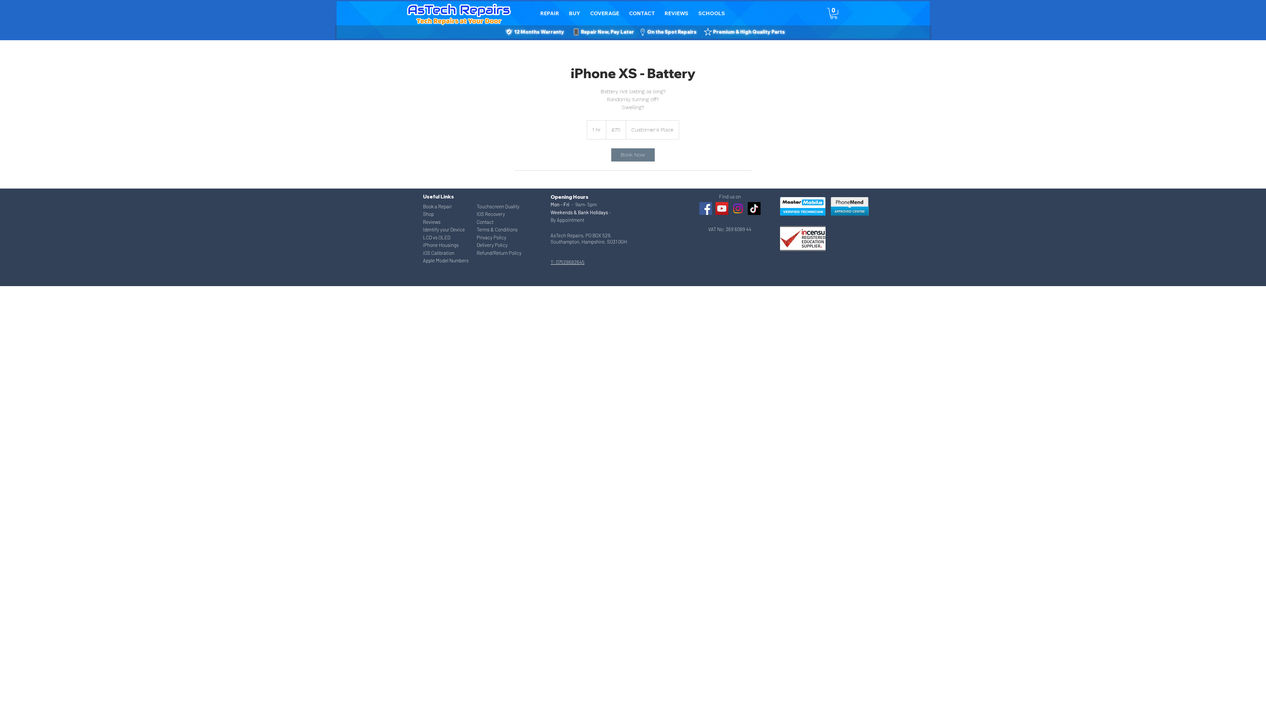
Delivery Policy (492, 245)
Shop (428, 214)
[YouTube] (721, 208)
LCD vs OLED (436, 237)
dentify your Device (444, 229)
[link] (633, 155)
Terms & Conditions (497, 229)
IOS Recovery (491, 214)
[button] (642, 13)
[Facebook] (705, 208)
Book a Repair (437, 206)
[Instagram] (738, 208)
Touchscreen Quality (498, 206)
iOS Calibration (438, 253)
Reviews (431, 222)
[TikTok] (754, 208)
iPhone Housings (441, 245)
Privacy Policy (491, 237)
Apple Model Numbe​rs (445, 260)
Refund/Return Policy (499, 253)
